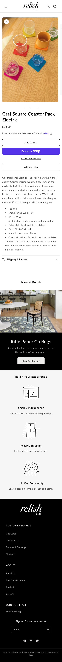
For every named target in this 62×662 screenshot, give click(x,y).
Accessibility (28, 652)
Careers (10, 594)
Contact (10, 587)
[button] (6, 6)
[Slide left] (24, 107)
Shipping (10, 554)
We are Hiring (13, 611)
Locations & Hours (15, 580)
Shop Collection (31, 360)
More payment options (31, 158)
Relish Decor (16, 652)
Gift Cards (11, 533)
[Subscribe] (47, 629)
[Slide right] (37, 107)
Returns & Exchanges (16, 547)
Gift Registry (12, 540)
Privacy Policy (42, 652)
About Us (10, 573)
